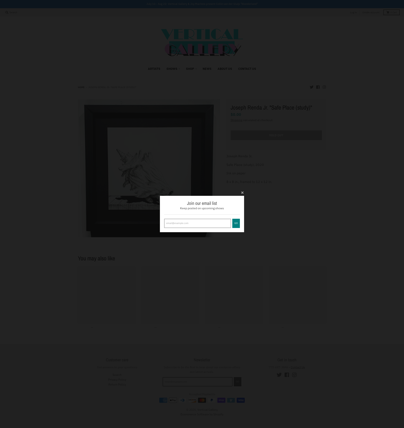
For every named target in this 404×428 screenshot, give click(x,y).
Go (236, 223)
